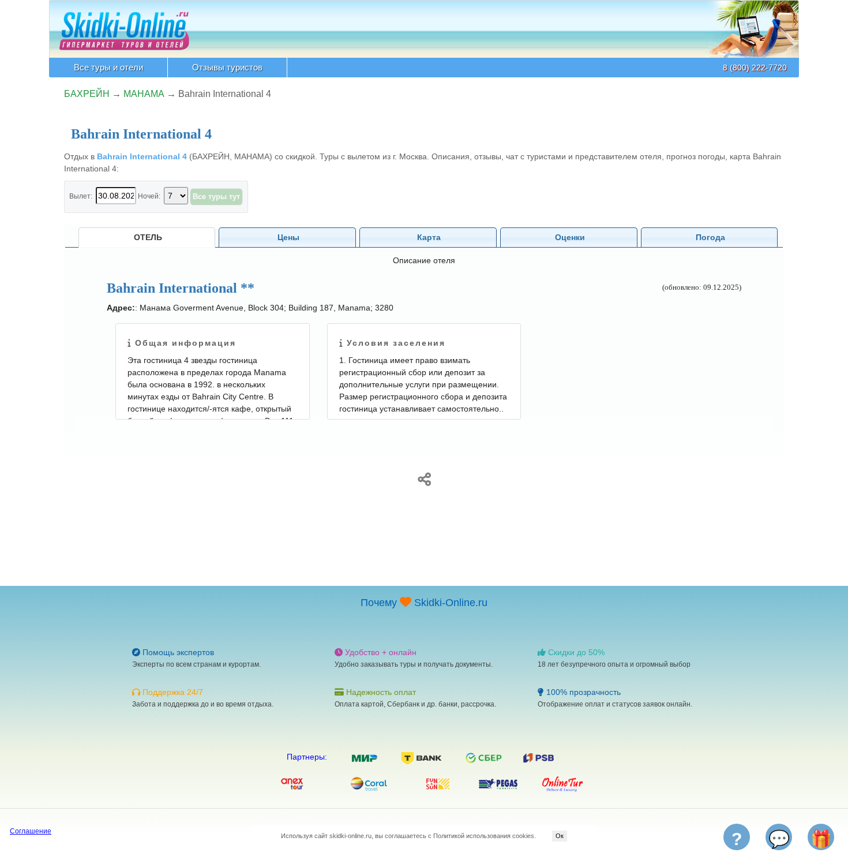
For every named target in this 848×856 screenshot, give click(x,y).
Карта (429, 237)
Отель (148, 237)
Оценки (570, 237)
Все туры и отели (108, 67)
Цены (288, 237)
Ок (560, 835)
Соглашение (30, 831)
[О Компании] (124, 25)
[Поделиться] (424, 477)
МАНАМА (143, 94)
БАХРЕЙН (87, 94)
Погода (710, 237)
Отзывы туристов (227, 67)
